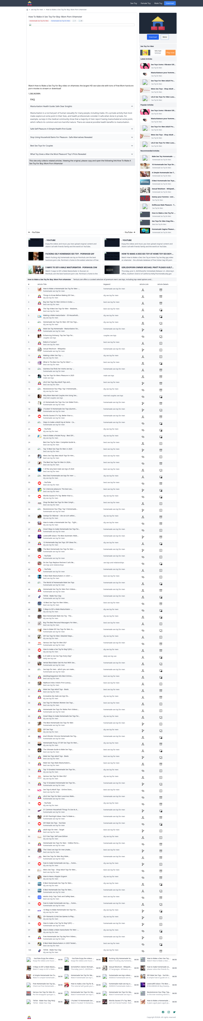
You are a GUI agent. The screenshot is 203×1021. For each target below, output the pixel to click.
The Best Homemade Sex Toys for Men (58, 723)
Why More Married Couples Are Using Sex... (60, 395)
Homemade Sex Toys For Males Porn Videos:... (61, 709)
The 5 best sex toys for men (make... (57, 850)
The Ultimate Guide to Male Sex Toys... (58, 749)
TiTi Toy (158, 51)
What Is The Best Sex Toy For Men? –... (58, 362)
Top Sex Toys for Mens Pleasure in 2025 (58, 375)
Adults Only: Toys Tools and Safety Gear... (59, 896)
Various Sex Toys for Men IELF (54, 642)
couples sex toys (49, 338)
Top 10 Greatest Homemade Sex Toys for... (59, 769)
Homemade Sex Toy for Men (161, 160)
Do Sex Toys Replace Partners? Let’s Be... (59, 562)
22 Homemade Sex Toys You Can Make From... (61, 402)
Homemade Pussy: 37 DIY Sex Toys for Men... (60, 743)
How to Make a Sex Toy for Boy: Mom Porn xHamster (66, 9)
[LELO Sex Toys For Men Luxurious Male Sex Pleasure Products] (145, 98)
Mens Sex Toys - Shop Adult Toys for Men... (60, 870)
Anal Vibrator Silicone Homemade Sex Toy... (60, 736)
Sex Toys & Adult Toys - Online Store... (58, 789)
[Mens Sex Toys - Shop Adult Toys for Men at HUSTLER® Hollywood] (145, 90)
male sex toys (48, 378)
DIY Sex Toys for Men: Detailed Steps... (58, 636)
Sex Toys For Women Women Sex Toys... (58, 703)
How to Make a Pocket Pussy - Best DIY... (59, 435)
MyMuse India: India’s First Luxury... (57, 683)
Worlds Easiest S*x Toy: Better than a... (58, 415)
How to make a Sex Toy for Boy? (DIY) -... (58, 649)
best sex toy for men (51, 304)
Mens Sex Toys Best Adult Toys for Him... (59, 455)
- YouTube (35, 232)
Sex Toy (133, 3)
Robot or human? (50, 342)
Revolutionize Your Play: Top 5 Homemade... (60, 389)
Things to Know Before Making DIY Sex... (59, 295)
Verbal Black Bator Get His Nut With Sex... (59, 662)
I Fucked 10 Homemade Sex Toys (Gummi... (60, 409)
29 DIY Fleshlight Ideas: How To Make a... (59, 816)
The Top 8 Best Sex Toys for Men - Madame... (60, 308)
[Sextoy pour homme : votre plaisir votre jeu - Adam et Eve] (145, 198)
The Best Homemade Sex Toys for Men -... (59, 549)
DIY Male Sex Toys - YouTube (54, 823)
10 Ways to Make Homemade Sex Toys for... (60, 910)
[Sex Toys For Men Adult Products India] (145, 82)
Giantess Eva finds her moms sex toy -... (58, 369)
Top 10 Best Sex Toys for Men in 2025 (57, 449)
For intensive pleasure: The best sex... (58, 489)
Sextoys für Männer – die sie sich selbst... (59, 516)
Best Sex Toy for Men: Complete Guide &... (59, 442)
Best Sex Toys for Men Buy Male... (56, 856)
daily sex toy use (49, 658)
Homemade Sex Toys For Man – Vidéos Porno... (61, 843)
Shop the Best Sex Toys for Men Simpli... (59, 502)
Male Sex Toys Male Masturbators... (57, 763)
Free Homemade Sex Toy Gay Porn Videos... (60, 936)
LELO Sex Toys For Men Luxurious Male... (59, 796)
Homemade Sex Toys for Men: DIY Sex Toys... (60, 322)
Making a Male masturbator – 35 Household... (61, 315)
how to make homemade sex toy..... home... (60, 863)
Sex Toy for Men (156, 68)
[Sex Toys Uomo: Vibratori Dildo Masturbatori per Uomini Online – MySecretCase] (145, 66)
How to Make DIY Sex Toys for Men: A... (58, 629)
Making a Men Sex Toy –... (53, 355)
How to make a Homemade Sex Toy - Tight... (60, 522)
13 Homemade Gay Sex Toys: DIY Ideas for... (60, 542)
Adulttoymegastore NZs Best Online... (58, 676)
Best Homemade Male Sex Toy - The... (58, 616)
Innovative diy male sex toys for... (56, 696)
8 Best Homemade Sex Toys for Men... (58, 883)
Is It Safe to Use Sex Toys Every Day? (57, 656)
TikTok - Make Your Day (52, 596)
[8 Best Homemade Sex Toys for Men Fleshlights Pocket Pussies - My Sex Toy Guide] (145, 182)
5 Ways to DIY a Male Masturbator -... (57, 609)
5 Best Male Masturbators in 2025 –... (57, 576)
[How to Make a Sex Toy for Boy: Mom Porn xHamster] (145, 214)
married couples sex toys (53, 398)
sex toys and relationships (53, 565)
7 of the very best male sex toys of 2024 (58, 469)
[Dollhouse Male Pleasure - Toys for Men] (145, 206)
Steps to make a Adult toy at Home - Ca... (59, 422)
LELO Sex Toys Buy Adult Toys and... (57, 382)
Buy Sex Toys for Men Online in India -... (59, 302)
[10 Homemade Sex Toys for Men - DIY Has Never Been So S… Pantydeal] (145, 166)
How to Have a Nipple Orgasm (55, 876)
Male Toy (158, 3)
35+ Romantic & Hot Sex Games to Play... (59, 916)
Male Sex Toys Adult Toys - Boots (56, 689)
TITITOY (158, 53)
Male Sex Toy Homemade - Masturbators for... (61, 329)
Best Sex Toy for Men (159, 224)
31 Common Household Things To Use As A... (60, 809)
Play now (170, 52)
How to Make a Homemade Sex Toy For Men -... (61, 288)
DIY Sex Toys (48, 729)
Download (170, 3)
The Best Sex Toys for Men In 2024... (57, 462)
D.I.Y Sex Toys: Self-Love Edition (55, 836)
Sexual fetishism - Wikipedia (54, 349)
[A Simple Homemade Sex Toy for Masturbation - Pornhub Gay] (145, 174)
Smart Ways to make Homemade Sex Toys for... (61, 529)
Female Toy (146, 3)
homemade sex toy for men (54, 291)
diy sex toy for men (50, 298)
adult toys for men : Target (53, 829)
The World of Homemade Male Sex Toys (58, 582)
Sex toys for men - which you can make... (59, 669)
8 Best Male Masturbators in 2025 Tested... (60, 943)
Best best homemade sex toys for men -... (59, 475)
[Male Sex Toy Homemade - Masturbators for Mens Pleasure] (145, 158)
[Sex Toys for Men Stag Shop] (145, 222)
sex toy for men (37, 9)
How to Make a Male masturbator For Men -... (61, 930)
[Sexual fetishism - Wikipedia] (145, 190)
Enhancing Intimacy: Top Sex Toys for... (58, 335)
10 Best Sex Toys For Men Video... (56, 602)
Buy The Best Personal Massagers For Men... (60, 622)
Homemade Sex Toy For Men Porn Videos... (60, 589)
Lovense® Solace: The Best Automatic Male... (60, 536)
